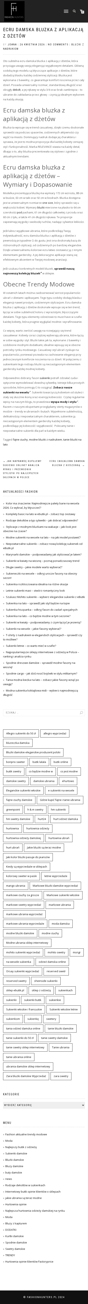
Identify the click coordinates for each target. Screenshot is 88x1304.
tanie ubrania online (18, 1057)
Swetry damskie (15, 1249)
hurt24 (42, 819)
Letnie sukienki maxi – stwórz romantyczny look (35, 590)
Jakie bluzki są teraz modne (44, 847)
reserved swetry (16, 981)
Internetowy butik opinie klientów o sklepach (33, 1191)
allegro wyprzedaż (54, 733)
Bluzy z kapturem (16, 1223)
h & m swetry (35, 809)
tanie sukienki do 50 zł (20, 1038)
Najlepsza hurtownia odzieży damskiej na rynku (35, 1210)
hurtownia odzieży (37, 828)
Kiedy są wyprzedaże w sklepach (26, 866)
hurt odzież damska (65, 819)
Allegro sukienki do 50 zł (21, 733)
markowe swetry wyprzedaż (23, 905)
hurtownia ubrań (59, 838)
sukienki (45, 378)
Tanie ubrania (60, 1047)
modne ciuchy (50, 933)
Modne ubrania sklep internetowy (27, 943)
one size (47, 203)
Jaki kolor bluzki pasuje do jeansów (28, 857)
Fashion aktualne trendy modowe (26, 1134)
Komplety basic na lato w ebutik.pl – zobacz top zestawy (40, 514)
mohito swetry (56, 952)
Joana (12, 44)
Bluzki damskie (14, 1160)
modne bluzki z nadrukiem (45, 439)
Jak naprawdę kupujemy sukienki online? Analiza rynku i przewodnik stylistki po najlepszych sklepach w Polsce (22, 469)
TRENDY (10, 1255)
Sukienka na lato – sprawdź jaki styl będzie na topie (38, 603)
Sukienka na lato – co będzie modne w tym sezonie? (38, 616)
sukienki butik (32, 1000)
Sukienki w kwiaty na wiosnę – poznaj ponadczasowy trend (42, 561)
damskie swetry (16, 781)
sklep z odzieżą (41, 990)
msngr (77, 952)
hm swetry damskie (18, 819)
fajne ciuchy (20, 439)
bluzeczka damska (17, 743)
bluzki (41, 207)
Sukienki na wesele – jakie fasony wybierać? (33, 629)
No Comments (58, 44)
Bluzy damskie (14, 1166)
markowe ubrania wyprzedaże (25, 923)
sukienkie (55, 1000)
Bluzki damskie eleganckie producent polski (33, 752)
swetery (51, 1019)
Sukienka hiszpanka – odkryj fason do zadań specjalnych (42, 609)
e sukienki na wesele (61, 790)
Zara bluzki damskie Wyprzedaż (26, 1076)
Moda (8, 1141)
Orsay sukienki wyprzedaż (22, 971)
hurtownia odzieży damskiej (23, 838)
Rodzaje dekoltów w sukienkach (25, 1185)
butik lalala (39, 762)
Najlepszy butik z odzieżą (21, 1147)
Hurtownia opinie (16, 1204)
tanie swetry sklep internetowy (25, 1047)
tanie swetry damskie (54, 1038)
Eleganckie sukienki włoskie (23, 790)
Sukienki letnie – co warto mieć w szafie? (31, 646)
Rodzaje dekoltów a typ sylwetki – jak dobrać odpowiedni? (42, 520)
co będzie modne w (41, 771)
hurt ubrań (12, 847)
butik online (61, 762)
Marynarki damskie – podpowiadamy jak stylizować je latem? (43, 554)
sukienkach (65, 990)
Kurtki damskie (14, 1236)
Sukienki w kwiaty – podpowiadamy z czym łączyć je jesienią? (43, 622)
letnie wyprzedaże (55, 876)
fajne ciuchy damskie (19, 800)
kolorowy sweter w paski (21, 876)
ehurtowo (68, 781)
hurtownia (12, 828)
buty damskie (13, 1172)
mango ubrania (15, 885)
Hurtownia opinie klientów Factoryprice (29, 1261)
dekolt (16, 90)
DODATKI (10, 1230)
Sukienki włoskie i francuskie (24, 1009)
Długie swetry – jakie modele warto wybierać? (34, 567)
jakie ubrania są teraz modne (23, 1198)
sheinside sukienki (46, 981)
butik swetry (13, 771)
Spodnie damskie (16, 1242)
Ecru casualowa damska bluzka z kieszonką (67, 463)
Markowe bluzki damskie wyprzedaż (55, 885)
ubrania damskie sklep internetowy (28, 1066)
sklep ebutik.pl (15, 990)
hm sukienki (58, 809)
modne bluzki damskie (20, 933)
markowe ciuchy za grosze (22, 895)
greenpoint (13, 809)
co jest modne (69, 771)
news (8, 1179)
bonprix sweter (15, 762)
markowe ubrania (60, 905)
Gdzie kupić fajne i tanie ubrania (60, 800)
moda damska (61, 923)
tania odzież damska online (23, 1028)
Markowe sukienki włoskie (63, 895)
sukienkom (13, 1019)
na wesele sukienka (18, 962)
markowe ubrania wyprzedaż (24, 914)
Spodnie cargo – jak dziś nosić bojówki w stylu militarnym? (41, 673)
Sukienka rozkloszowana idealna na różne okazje (37, 584)
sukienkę (33, 1019)
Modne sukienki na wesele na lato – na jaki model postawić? (43, 537)
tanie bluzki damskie (60, 1028)
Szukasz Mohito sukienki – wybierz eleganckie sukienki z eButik (45, 597)
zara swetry (61, 1076)
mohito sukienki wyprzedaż (23, 952)
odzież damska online (52, 962)
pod (19, 212)
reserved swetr (56, 971)
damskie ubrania (43, 781)
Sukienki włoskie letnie (64, 1009)
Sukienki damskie (16, 1153)
